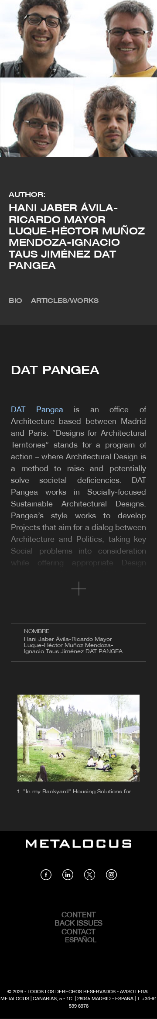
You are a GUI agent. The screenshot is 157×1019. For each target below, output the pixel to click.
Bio (15, 301)
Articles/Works (65, 301)
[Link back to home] (78, 850)
